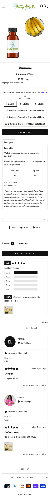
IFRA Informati (9, 185)
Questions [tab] (24, 243)
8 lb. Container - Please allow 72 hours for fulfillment (25, 117)
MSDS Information (10, 182)
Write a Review (25, 253)
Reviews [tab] (7, 243)
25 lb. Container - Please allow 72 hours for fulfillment (25, 123)
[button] (25, 74)
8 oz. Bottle (24, 103)
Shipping (5, 82)
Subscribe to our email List (25, 477)
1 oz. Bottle (10, 103)
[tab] (8, 142)
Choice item (25, 99)
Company (25, 469)
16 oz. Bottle (39, 103)
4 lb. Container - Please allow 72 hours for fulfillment (25, 110)
